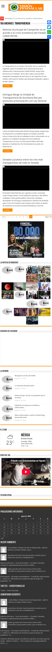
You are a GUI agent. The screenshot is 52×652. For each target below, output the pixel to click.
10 (4, 527)
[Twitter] (49, 27)
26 (19, 533)
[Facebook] (49, 22)
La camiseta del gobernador (24, 386)
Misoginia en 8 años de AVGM (25, 376)
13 (26, 527)
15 (40, 527)
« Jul (1, 538)
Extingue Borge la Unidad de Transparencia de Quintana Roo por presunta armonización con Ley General (25, 97)
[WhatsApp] (49, 32)
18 (11, 530)
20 (26, 530)
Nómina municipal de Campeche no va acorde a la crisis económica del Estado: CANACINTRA (24, 32)
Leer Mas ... (7, 86)
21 (33, 530)
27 (26, 533)
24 (4, 533)
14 (33, 527)
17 (4, 530)
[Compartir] (49, 37)
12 (19, 527)
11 (11, 527)
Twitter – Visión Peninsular (12, 586)
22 (40, 530)
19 (19, 530)
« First (3, 217)
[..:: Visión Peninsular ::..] (26, 7)
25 (11, 533)
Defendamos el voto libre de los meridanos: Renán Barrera (24, 18)
